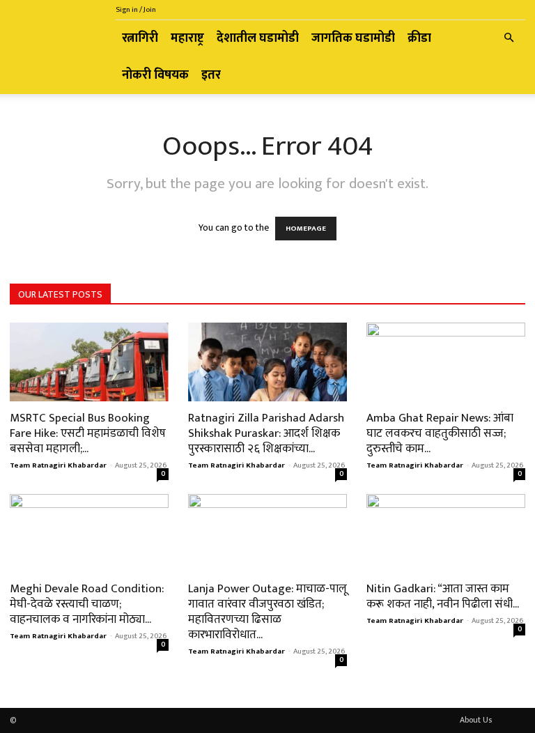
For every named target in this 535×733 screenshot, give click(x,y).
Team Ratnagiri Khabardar (58, 465)
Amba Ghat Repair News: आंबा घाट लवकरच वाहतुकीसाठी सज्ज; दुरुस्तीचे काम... (439, 433)
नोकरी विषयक (155, 75)
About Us (476, 719)
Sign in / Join (136, 9)
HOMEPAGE (306, 228)
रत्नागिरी (140, 38)
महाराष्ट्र (187, 38)
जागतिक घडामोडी (353, 38)
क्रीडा (419, 38)
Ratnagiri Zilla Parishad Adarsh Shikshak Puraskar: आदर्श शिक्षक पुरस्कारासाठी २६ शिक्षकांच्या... (266, 433)
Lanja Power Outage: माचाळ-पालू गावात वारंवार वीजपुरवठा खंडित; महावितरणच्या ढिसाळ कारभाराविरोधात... (267, 612)
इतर (211, 75)
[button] (508, 39)
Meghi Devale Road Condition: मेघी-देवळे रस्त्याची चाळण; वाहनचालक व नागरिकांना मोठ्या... (87, 604)
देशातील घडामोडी (258, 38)
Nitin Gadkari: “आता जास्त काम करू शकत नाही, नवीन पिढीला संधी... (442, 596)
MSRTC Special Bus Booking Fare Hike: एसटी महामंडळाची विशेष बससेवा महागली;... (88, 433)
